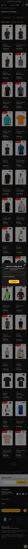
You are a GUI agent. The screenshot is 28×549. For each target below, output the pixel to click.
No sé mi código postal (8, 276)
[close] (24, 264)
